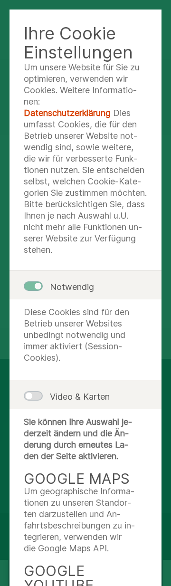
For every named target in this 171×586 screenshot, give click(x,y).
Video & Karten (80, 397)
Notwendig (72, 287)
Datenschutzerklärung (67, 113)
